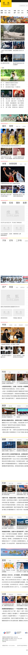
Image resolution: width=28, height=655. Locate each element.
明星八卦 (18, 126)
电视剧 (24, 126)
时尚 (4, 372)
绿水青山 (19, 98)
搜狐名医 (19, 439)
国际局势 (11, 517)
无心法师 (8, 101)
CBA (25, 164)
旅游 (4, 406)
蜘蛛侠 (7, 103)
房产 (4, 287)
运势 (18, 560)
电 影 (2, 103)
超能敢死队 (15, 105)
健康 (4, 439)
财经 (4, 203)
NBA (22, 10)
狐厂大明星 (8, 107)
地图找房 (22, 287)
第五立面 (8, 98)
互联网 (10, 325)
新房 (19, 12)
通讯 (15, 325)
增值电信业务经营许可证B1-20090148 (10, 637)
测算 (10, 560)
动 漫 (2, 105)
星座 (4, 560)
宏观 (5, 12)
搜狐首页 (6, 3)
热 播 (2, 98)
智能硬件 (21, 325)
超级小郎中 (14, 101)
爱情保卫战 (15, 107)
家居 (22, 12)
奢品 (27, 372)
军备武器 (19, 517)
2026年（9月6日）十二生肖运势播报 (11, 577)
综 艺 (2, 107)
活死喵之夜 (8, 105)
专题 (9, 10)
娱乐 (4, 126)
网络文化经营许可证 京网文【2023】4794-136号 (12, 638)
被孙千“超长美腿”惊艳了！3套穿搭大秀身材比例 (14, 398)
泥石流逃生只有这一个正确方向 (13, 87)
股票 (25, 203)
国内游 (10, 406)
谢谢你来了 (21, 107)
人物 (18, 372)
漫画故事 (11, 594)
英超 (19, 10)
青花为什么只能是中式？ (11, 84)
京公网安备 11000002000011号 (10, 640)
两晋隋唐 (19, 483)
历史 (4, 483)
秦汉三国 (11, 483)
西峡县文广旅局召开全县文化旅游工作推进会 (14, 425)
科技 (4, 325)
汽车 (4, 240)
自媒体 (26, 240)
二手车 (19, 240)
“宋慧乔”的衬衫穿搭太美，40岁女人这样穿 (13, 389)
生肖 (27, 560)
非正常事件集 (21, 101)
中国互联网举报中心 (8, 633)
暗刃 (23, 98)
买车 (11, 240)
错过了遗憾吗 (21, 103)
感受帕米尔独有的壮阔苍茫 (12, 82)
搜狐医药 (11, 439)
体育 (4, 164)
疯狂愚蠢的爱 (13, 103)
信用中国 (4, 641)
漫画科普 (19, 594)
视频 (11, 126)
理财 (9, 12)
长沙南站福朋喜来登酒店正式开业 (11, 427)
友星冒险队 (21, 105)
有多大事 (13, 98)
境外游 (18, 406)
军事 (5, 10)
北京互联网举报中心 (19, 633)
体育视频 (13, 164)
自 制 (2, 101)
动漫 (4, 594)
